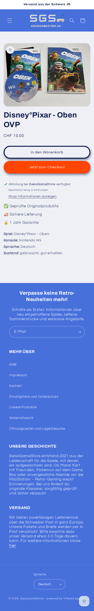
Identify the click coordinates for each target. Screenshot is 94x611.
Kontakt (15, 386)
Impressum (18, 375)
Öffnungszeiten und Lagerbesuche (37, 428)
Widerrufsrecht (21, 418)
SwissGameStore (32, 598)
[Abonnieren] (79, 331)
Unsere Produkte (22, 407)
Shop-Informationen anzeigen (32, 196)
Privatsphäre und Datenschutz (34, 396)
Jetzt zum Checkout (47, 167)
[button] (9, 20)
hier (12, 546)
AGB (13, 364)
